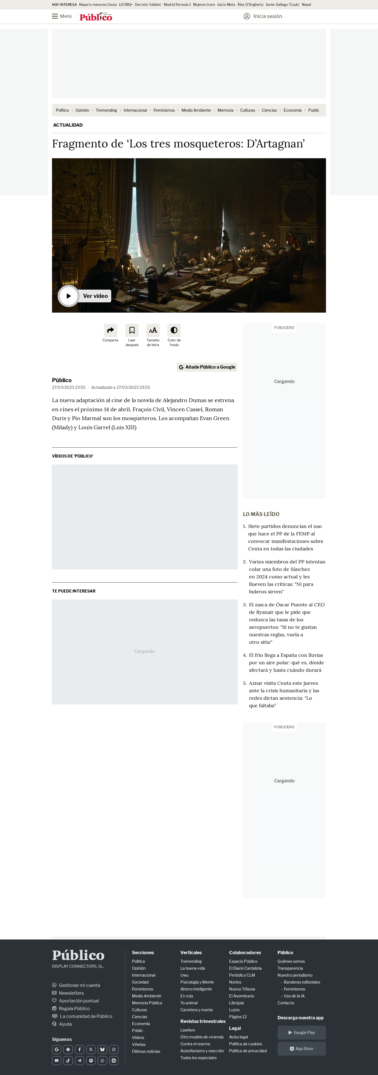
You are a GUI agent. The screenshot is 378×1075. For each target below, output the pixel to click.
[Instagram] (113, 1049)
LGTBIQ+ (126, 4)
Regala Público (74, 1008)
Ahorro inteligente (196, 989)
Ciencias (269, 110)
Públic (137, 1030)
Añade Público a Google (210, 367)
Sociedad (140, 982)
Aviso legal (238, 1037)
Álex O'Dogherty (250, 4)
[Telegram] (79, 1060)
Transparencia (290, 968)
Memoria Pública (147, 1002)
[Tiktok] (68, 1060)
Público (62, 380)
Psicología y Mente (197, 982)
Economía (293, 110)
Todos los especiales (198, 1057)
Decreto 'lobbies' (148, 4)
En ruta (186, 996)
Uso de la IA (294, 996)
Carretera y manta (196, 1009)
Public (313, 110)
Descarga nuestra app (301, 1017)
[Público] (96, 16)
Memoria (226, 110)
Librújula (236, 1002)
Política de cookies (245, 1043)
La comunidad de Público (85, 1016)
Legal (235, 1028)
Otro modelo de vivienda (202, 1037)
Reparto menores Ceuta (98, 4)
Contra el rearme (195, 1043)
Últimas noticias (146, 1051)
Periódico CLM (242, 975)
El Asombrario (241, 996)
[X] (90, 1049)
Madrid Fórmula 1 (177, 4)
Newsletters (71, 993)
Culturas (247, 110)
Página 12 (238, 1016)
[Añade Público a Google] (56, 1049)
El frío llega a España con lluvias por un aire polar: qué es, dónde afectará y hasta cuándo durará (286, 662)
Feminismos (164, 110)
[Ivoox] (113, 1060)
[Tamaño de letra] (153, 330)
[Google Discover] (68, 1049)
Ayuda (65, 1024)
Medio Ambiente (196, 110)
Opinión (82, 110)
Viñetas (139, 1044)
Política (62, 110)
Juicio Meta (226, 4)
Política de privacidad (248, 1050)
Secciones (143, 952)
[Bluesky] (102, 1049)
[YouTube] (56, 1060)
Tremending (106, 110)
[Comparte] (110, 330)
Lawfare (187, 1030)
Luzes (234, 1009)
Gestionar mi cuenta (79, 985)
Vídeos (138, 1037)
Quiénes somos (291, 961)
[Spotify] (90, 1060)
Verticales (191, 952)
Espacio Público (243, 961)
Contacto (286, 1002)
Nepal (306, 4)
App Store (304, 1048)
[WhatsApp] (102, 1060)
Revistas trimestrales (203, 1021)
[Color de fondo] (174, 330)
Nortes (235, 982)
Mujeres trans (204, 4)
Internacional (135, 110)
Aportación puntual (78, 1000)
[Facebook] (79, 1049)
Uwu (184, 975)
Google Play (304, 1032)
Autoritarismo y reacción (202, 1050)
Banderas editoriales (302, 982)
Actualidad (68, 125)
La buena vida (192, 968)
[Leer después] (132, 330)
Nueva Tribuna (242, 989)
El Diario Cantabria (245, 968)
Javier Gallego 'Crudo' (283, 4)
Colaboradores (245, 952)
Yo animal (189, 1002)
